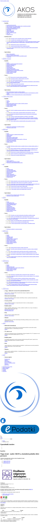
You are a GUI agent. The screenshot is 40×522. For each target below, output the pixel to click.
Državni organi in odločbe (11, 240)
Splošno (8, 265)
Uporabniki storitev (5, 21)
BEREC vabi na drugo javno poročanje (17, 83)
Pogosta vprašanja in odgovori (12, 242)
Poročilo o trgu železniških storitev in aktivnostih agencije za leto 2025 (22, 216)
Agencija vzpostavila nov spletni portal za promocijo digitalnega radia (22, 153)
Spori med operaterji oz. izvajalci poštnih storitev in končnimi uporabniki (19, 26)
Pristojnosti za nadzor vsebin (11, 127)
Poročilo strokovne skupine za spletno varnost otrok (19, 247)
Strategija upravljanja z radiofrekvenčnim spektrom (15, 134)
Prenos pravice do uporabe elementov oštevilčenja (19, 77)
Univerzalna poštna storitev (11, 170)
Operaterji (6, 360)
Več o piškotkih (3, 502)
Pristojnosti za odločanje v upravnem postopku (14, 229)
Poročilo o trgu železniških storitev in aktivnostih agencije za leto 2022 (22, 220)
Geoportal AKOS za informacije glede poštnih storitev (15, 194)
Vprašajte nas (9, 56)
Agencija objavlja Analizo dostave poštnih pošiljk (19, 186)
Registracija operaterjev (10, 65)
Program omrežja (9, 206)
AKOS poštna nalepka (10, 30)
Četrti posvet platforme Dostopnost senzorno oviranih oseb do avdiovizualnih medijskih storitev (22, 114)
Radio (8, 102)
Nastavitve (2, 504)
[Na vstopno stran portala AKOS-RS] (20, 19)
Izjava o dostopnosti (5, 494)
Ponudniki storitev (10, 237)
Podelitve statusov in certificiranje (12, 238)
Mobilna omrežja (9, 135)
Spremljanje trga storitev (11, 207)
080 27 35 (31, 489)
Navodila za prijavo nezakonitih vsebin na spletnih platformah (21, 38)
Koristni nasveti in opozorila (11, 25)
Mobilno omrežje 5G (10, 160)
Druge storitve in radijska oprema (12, 137)
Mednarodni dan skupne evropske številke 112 (18, 44)
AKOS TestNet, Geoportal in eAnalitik (13, 161)
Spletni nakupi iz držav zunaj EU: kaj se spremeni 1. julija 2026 (21, 182)
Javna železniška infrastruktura (12, 203)
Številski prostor (9, 66)
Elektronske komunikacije (6, 58)
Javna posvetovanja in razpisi (7, 366)
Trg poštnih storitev (10, 169)
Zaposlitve (4, 370)
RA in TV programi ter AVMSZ (10, 362)
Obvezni (2, 505)
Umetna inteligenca (5, 260)
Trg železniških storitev (10, 202)
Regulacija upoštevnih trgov (11, 64)
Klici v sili (8, 33)
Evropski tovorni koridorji (11, 208)
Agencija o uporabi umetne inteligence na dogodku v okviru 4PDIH (22, 116)
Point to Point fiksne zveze (9, 310)
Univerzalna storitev (10, 67)
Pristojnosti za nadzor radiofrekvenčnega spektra (15, 162)
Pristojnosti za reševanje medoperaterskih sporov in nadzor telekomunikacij (19, 94)
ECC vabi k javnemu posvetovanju (16, 80)
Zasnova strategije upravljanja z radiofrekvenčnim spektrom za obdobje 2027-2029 (24, 148)
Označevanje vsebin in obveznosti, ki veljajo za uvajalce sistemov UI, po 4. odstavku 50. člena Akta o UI (23, 276)
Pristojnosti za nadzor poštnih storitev (13, 195)
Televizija (8, 101)
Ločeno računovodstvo (10, 174)
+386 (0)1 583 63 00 (6, 461)
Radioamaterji (7, 364)
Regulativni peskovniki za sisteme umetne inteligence (15, 267)
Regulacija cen (9, 173)
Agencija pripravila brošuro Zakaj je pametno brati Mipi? (20, 46)
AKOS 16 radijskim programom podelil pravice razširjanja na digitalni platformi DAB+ (22, 111)
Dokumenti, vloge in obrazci (9, 293)
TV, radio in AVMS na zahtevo (7, 96)
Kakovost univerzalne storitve (11, 171)
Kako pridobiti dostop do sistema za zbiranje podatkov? (16, 91)
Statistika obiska (3, 512)
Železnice (4, 197)
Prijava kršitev (9, 29)
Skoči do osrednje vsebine (4, 0)
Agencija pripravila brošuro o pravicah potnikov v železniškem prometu (23, 223)
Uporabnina (9, 205)
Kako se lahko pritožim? (11, 54)
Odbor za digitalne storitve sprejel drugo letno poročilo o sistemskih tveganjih (23, 251)
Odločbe (3, 323)
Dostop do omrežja (10, 172)
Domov (3, 440)
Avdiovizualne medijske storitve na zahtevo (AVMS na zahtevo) (17, 103)
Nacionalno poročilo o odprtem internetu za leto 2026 (20, 78)
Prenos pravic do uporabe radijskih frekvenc (18, 155)
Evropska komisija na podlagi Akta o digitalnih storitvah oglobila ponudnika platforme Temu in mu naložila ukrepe (23, 257)
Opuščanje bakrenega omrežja (12, 71)
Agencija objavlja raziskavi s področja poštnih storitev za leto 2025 (22, 187)
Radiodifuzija (9, 136)
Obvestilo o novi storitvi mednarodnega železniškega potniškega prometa (23, 215)
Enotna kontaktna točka (10, 266)
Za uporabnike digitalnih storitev (12, 28)
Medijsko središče (5, 368)
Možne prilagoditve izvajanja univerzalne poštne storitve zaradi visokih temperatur (24, 181)
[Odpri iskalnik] (0, 435)
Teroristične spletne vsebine (11, 239)
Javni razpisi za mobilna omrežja (12, 138)
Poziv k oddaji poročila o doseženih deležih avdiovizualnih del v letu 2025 (23, 112)
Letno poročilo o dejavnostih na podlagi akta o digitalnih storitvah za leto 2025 (24, 252)
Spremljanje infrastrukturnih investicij (13, 69)
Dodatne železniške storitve (11, 204)
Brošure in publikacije (10, 31)
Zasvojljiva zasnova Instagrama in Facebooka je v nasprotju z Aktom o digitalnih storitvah (22, 249)
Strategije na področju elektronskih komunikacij (14, 63)
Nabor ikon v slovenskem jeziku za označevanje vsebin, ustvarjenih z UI (23, 274)
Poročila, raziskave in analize (11, 32)
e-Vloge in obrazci (5, 288)
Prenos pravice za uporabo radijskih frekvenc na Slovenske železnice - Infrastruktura (25, 152)
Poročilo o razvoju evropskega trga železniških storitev (20, 221)
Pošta (3, 164)
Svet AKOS (4, 371)
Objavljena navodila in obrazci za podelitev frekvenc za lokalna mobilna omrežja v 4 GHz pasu (22, 146)
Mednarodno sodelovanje (11, 176)
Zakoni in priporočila (5, 367)
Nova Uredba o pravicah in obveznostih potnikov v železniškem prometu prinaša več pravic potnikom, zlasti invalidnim (23, 218)
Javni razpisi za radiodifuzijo (11, 140)
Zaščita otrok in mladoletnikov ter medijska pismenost (15, 126)
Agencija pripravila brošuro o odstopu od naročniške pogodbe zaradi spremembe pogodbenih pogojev (22, 48)
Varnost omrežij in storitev (11, 68)
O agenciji (4, 369)
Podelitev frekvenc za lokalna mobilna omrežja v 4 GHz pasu (17, 139)
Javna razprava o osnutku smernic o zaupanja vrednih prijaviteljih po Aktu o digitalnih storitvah (23, 255)
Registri (3, 355)
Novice (8, 62)
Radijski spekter (5, 129)
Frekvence (6, 363)
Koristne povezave (10, 34)
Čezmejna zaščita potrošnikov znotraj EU (13, 27)
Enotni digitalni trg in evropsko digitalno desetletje (15, 70)
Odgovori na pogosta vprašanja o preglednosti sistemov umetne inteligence (23, 278)
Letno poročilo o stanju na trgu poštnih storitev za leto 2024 (21, 189)
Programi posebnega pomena (11, 104)
